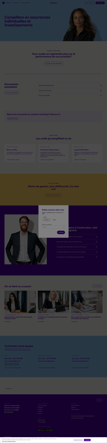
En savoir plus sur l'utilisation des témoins (9, 441)
